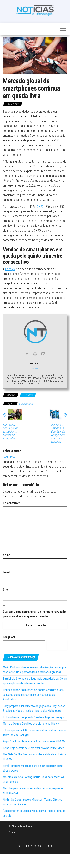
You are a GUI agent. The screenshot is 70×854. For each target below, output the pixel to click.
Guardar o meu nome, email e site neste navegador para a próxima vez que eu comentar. (35, 614)
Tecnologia (28, 395)
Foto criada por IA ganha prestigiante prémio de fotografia (10, 431)
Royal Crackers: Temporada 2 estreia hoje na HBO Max (35, 741)
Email (6, 572)
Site (5, 589)
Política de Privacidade (20, 826)
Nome (6, 555)
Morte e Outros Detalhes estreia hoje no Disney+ (32, 723)
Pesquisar (9, 637)
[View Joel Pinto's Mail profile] (43, 354)
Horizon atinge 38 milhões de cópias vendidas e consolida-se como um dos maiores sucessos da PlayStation (34, 694)
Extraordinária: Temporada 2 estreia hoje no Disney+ (33, 717)
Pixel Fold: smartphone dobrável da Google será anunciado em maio (58, 433)
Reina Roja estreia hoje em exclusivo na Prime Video (33, 748)
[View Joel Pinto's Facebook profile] (27, 354)
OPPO (40, 206)
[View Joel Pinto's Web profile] (35, 354)
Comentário (11, 503)
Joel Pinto (9, 457)
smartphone (26, 403)
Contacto (13, 832)
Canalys (10, 269)
